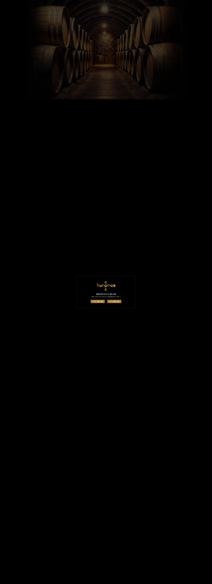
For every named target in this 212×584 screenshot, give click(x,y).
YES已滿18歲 (97, 301)
